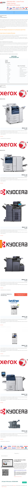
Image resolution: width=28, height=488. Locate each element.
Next (2, 486)
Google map (18, 476)
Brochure (1, 136)
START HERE (14, 56)
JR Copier (14, 485)
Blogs (21, 476)
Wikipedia (15, 476)
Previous (5, 486)
